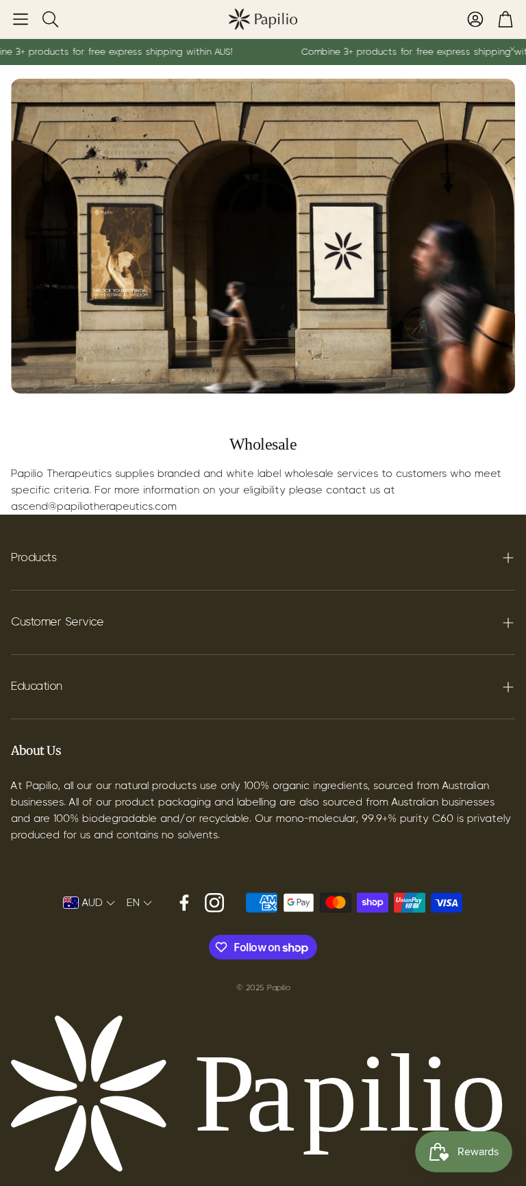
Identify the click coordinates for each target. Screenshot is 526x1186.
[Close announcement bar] (512, 49)
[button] (20, 19)
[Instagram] (214, 902)
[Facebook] (184, 902)
